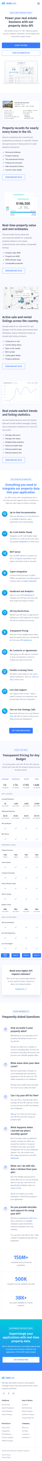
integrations (23, 542)
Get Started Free (21, 1360)
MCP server (20, 556)
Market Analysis (27, 1411)
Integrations (6, 1431)
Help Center (6, 1428)
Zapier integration (30, 581)
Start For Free (21, 45)
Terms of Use (16, 1188)
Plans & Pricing (7, 1414)
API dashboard (27, 595)
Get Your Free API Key (21, 731)
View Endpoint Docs (13, 177)
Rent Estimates (27, 1408)
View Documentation (21, 53)
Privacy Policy (6, 1457)
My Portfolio (6, 1405)
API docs (20, 516)
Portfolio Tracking (28, 1414)
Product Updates (7, 1437)
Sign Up (15, 955)
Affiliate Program (7, 1441)
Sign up (13, 1114)
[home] (9, 3)
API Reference (6, 1434)
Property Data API (28, 1418)
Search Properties (8, 1408)
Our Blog (25, 1431)
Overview (25, 1405)
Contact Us (25, 1434)
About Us (25, 1428)
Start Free (5, 955)
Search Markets (7, 1411)
